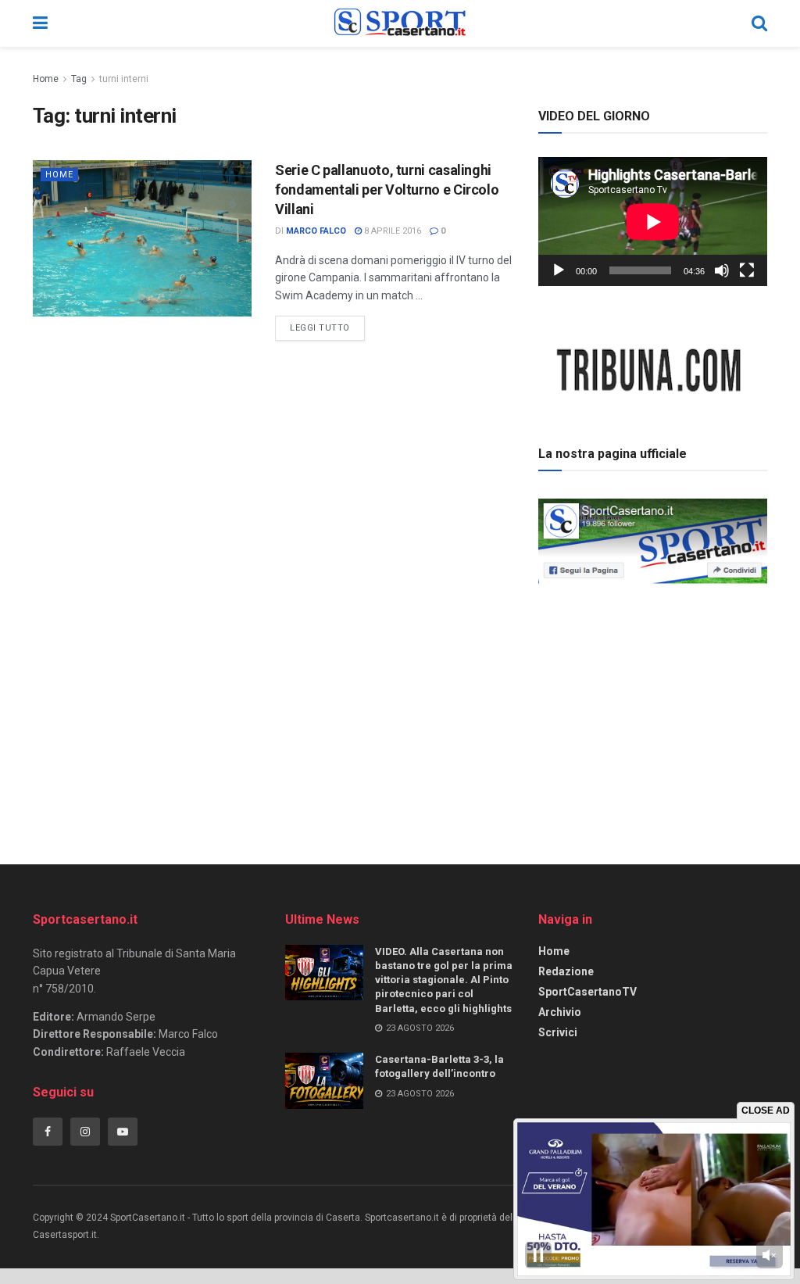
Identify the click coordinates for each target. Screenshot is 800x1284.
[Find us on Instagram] (85, 1132)
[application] (652, 221)
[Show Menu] (40, 23)
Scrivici (557, 1032)
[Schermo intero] (747, 270)
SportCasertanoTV (587, 991)
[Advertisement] (655, 698)
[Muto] (722, 270)
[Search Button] (759, 23)
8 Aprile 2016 (391, 231)
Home (46, 78)
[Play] (558, 270)
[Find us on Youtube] (123, 1132)
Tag (79, 78)
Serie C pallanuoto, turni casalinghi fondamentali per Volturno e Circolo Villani (386, 189)
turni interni (123, 78)
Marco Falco (316, 231)
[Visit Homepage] (399, 23)
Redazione (566, 971)
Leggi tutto (327, 324)
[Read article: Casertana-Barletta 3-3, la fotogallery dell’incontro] (324, 1081)
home (59, 175)
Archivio (559, 1012)
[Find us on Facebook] (47, 1132)
